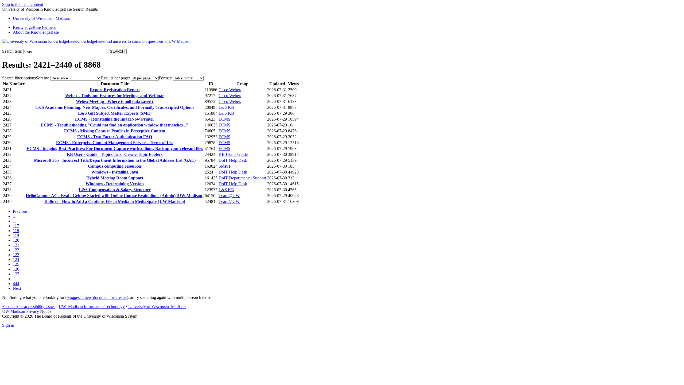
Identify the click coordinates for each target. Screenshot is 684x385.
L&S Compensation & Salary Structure (115, 189)
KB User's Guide (233, 154)
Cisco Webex (230, 89)
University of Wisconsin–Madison (157, 306)
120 (16, 240)
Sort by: (42, 78)
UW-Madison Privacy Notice (26, 311)
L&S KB (226, 107)
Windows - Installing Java (114, 172)
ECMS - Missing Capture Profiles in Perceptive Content (114, 131)
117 (16, 226)
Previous (20, 211)
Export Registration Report (115, 89)
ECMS (224, 119)
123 (16, 254)
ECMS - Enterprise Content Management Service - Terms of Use (114, 142)
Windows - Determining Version (115, 184)
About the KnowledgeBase (36, 32)
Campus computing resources (115, 166)
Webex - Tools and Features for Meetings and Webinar (114, 95)
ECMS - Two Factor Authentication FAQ (114, 136)
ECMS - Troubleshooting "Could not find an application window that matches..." (114, 125)
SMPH (224, 166)
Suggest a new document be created (97, 297)
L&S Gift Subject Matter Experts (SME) (114, 113)
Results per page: (115, 78)
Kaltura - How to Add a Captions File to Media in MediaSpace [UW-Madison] (114, 201)
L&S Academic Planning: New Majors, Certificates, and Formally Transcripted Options (114, 107)
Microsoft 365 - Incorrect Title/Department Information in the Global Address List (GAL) (115, 160)
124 (16, 259)
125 (16, 264)
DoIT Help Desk (233, 160)
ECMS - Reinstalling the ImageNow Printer (114, 119)
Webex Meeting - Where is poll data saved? (115, 101)
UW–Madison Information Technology (92, 306)
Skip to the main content (22, 4)
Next (17, 288)
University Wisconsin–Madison (41, 18)
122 (16, 250)
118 (16, 230)
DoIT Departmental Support (242, 178)
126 (16, 269)
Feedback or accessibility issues (28, 306)
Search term (12, 51)
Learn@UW (229, 195)
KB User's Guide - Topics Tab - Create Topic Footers (114, 154)
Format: (165, 78)
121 (16, 245)
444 (16, 283)
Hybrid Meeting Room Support (114, 178)
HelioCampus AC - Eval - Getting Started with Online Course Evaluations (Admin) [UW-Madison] (115, 195)
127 (16, 274)
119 (16, 235)
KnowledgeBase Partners (34, 27)
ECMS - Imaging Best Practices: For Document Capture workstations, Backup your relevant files (114, 148)
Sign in (8, 325)
